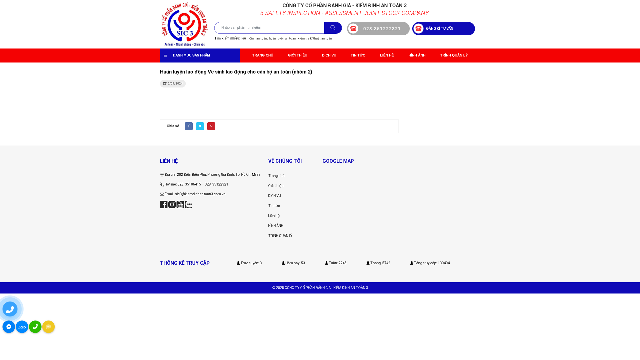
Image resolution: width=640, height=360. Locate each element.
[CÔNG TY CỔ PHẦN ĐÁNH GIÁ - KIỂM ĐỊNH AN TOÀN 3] (184, 24)
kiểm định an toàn (254, 38)
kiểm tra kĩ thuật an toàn (315, 38)
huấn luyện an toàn (282, 38)
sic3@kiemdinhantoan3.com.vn (200, 194)
